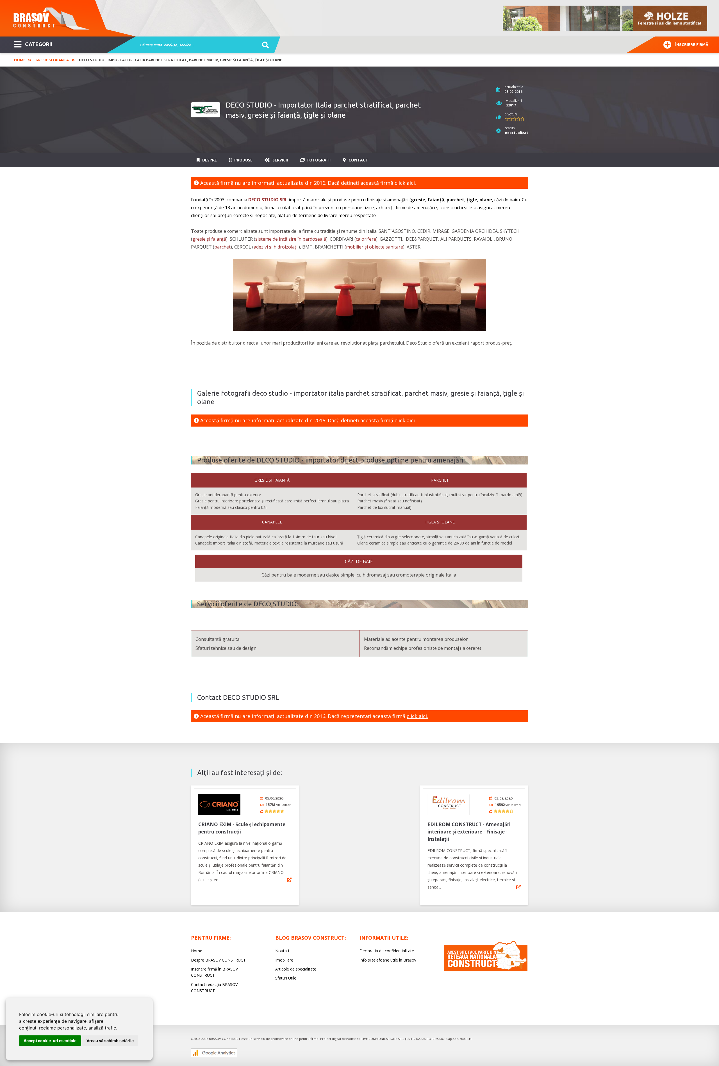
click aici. (405, 182)
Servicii (279, 160)
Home (19, 59)
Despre (209, 160)
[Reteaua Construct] (485, 969)
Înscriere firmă (691, 44)
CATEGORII (38, 44)
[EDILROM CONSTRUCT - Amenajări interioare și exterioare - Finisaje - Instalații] (448, 804)
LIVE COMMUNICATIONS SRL (382, 1039)
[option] (605, 18)
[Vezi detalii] (289, 879)
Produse (242, 160)
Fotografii (318, 160)
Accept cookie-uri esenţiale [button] (50, 1040)
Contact (357, 160)
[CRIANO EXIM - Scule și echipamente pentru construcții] (219, 804)
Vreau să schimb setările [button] (110, 1040)
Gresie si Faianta (52, 59)
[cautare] (264, 45)
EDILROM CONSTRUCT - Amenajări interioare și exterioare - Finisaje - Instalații (469, 831)
